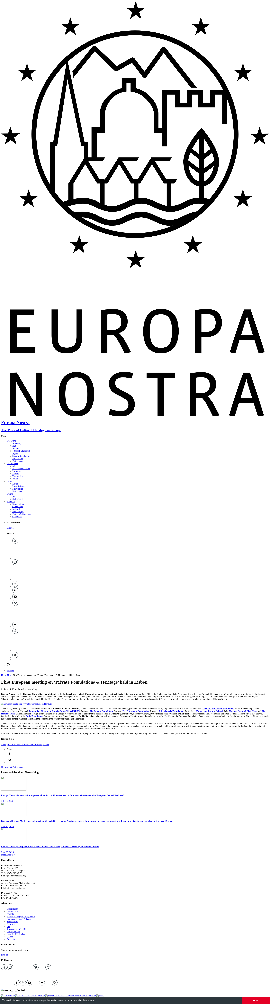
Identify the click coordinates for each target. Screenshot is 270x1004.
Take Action (17, 476)
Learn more (88, 1000)
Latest (15, 484)
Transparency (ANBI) (16, 929)
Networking (6, 767)
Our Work (11, 441)
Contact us (17, 516)
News (9, 481)
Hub (14, 446)
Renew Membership (21, 468)
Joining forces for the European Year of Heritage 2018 (25, 744)
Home (4, 675)
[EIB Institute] (8, 995)
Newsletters (17, 489)
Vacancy (10, 670)
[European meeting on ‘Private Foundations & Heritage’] (26, 704)
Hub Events (17, 499)
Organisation (18, 504)
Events (10, 494)
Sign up (10, 528)
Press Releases (18, 486)
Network (16, 509)
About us (11, 501)
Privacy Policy (13, 931)
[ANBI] (100, 995)
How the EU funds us (16, 934)
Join (14, 466)
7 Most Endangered (21, 451)
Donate (15, 473)
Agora (15, 453)
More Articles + (8, 855)
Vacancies (16, 471)
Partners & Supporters (22, 514)
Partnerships (17, 461)
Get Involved (12, 463)
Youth (15, 478)
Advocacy (17, 443)
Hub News (17, 491)
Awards (15, 448)
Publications (17, 458)
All (13, 496)
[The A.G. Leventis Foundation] (30, 995)
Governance (17, 506)
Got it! (256, 1000)
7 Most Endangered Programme (21, 916)
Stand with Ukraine (21, 456)
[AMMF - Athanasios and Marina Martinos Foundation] (70, 995)
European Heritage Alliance (19, 919)
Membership (17, 511)
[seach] (8, 665)
